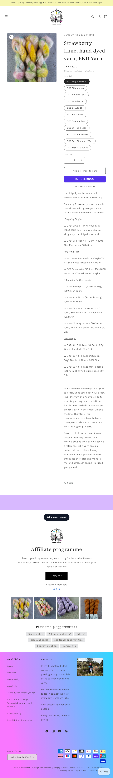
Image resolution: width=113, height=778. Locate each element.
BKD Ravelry (13, 679)
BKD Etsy (11, 672)
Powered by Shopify (52, 768)
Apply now (56, 575)
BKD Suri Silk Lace (76, 128)
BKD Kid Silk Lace (76, 94)
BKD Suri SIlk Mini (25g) (80, 141)
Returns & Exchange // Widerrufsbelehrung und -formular (20, 703)
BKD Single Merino (77, 81)
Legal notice (81, 771)
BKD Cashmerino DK (77, 134)
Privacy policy (83, 767)
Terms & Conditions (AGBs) (21, 692)
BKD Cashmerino (76, 121)
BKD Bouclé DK (75, 108)
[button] (6, 16)
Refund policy (69, 767)
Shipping (68, 71)
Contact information (97, 771)
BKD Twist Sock (75, 114)
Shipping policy (66, 771)
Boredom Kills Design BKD (32, 768)
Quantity (68, 154)
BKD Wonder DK (75, 101)
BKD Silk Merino (75, 88)
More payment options (85, 186)
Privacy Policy (14, 713)
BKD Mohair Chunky (77, 147)
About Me (12, 686)
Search (10, 666)
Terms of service (99, 767)
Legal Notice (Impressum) (20, 720)
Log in (56, 588)
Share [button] (70, 483)
